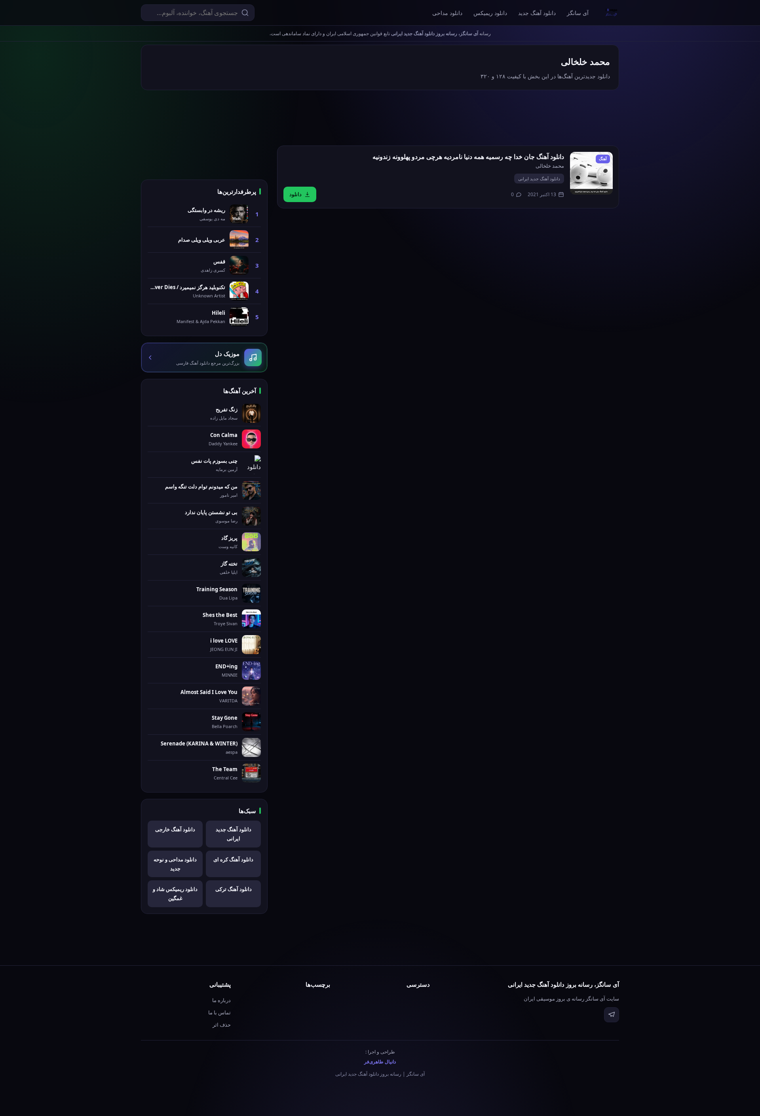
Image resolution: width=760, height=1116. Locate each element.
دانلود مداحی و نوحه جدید (175, 864)
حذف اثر (222, 1024)
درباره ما (221, 1000)
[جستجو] (245, 13)
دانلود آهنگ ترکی (233, 889)
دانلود (295, 194)
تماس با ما (219, 1012)
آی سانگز (578, 13)
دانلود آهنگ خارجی (175, 829)
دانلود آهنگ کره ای (233, 859)
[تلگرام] (611, 1014)
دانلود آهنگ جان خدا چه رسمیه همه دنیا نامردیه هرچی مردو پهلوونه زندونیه (468, 156)
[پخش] (591, 173)
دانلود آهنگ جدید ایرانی (539, 179)
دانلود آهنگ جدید (537, 13)
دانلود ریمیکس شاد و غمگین (175, 893)
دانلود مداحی (447, 13)
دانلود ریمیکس (490, 13)
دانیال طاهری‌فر (380, 1061)
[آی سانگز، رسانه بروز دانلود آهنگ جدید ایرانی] (611, 12)
